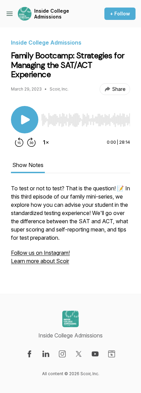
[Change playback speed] (46, 142)
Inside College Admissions (51, 14)
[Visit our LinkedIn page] (45, 353)
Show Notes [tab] (27, 165)
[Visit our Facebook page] (29, 353)
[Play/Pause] (24, 119)
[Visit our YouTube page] (95, 353)
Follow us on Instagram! (40, 252)
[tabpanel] (70, 228)
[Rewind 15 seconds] (19, 142)
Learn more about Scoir (40, 261)
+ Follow (120, 13)
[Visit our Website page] (111, 353)
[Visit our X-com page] (78, 353)
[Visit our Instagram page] (62, 353)
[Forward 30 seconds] (31, 142)
